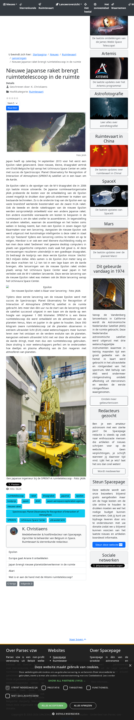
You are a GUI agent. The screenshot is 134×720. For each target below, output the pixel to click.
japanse (65, 495)
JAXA (38, 501)
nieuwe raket (14, 506)
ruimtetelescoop (16, 495)
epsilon (80, 495)
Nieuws (10, 4)
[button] (67, 680)
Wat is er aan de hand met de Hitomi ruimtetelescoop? (41, 577)
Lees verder (109, 675)
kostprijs (12, 501)
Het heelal (87, 9)
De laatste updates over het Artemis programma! (109, 83)
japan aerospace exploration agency (65, 501)
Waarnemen (118, 8)
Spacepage (59, 657)
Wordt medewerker (109, 471)
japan (26, 501)
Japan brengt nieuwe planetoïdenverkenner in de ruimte (42, 564)
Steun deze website (107, 544)
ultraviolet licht (57, 520)
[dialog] (67, 691)
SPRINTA (12, 520)
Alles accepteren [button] (52, 705)
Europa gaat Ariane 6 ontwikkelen (28, 558)
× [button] (130, 665)
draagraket (48, 495)
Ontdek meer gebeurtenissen (109, 400)
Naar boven (76, 639)
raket (33, 495)
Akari (12, 570)
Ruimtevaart (46, 8)
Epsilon (13, 552)
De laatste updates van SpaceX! (108, 211)
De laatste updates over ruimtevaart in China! (109, 171)
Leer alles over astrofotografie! (109, 124)
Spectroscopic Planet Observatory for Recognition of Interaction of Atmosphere (46, 513)
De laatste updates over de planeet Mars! (109, 254)
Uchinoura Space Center (33, 520)
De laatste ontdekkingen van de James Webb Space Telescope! (109, 42)
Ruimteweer (60, 660)
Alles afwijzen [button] (83, 705)
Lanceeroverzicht (69, 4)
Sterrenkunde (28, 8)
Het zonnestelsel (101, 6)
